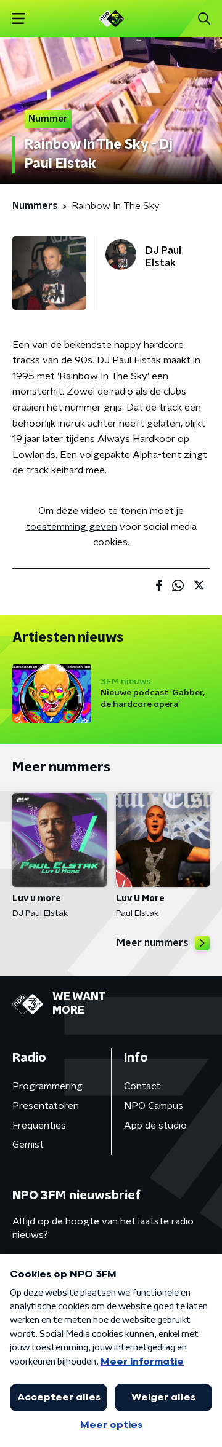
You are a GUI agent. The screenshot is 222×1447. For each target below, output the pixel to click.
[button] (18, 18)
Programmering (47, 1086)
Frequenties (39, 1125)
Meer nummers (153, 943)
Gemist (28, 1144)
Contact (142, 1086)
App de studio (155, 1125)
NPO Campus (153, 1106)
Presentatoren (45, 1106)
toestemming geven (71, 527)
